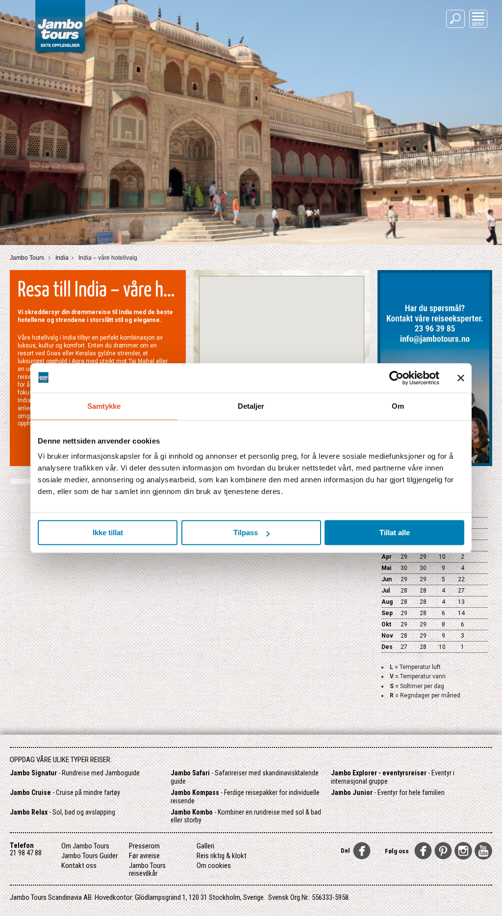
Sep (387, 613)
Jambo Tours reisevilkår (147, 869)
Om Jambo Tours (85, 846)
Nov (387, 635)
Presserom (144, 846)
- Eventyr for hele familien (388, 792)
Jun (386, 579)
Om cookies (214, 865)
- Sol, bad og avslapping (62, 812)
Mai (386, 568)
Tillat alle (394, 532)
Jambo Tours (28, 257)
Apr (386, 556)
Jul (385, 590)
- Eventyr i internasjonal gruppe (392, 777)
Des (387, 647)
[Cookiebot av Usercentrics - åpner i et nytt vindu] (396, 378)
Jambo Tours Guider (89, 855)
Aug (387, 601)
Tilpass (245, 532)
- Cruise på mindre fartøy (65, 792)
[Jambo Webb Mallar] (60, 53)
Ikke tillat (108, 532)
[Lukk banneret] (460, 377)
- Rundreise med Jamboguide (75, 773)
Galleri (205, 846)
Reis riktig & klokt (222, 855)
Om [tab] (398, 406)
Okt (386, 624)
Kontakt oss (79, 865)
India (62, 257)
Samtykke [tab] (104, 406)
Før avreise (144, 855)
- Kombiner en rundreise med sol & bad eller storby (246, 816)
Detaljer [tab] (251, 406)
